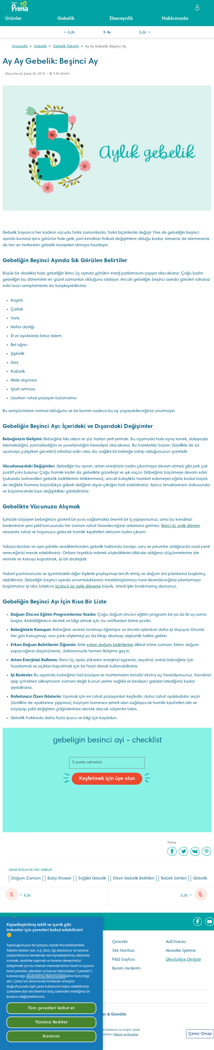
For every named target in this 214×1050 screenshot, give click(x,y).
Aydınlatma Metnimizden (46, 976)
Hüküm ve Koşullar (125, 1034)
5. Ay (106, 32)
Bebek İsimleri (173, 878)
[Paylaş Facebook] (172, 851)
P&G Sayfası (123, 960)
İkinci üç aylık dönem (180, 526)
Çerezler (120, 942)
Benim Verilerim (126, 968)
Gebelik (40, 46)
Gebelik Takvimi (66, 46)
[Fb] (197, 921)
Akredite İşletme (181, 951)
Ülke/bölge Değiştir (183, 960)
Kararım (51, 1036)
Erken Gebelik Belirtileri (133, 878)
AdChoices (176, 942)
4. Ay (71, 32)
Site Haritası (123, 951)
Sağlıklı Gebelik (92, 878)
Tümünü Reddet (51, 1022)
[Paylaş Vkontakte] (195, 851)
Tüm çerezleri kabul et (51, 1008)
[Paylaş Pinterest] (206, 851)
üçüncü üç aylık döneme (78, 586)
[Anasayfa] (17, 6)
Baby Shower (59, 878)
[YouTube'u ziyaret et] (209, 921)
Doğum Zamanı (26, 878)
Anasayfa (20, 46)
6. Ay (142, 32)
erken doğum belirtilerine (110, 645)
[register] (198, 7)
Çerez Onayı (200, 1034)
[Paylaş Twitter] (183, 851)
